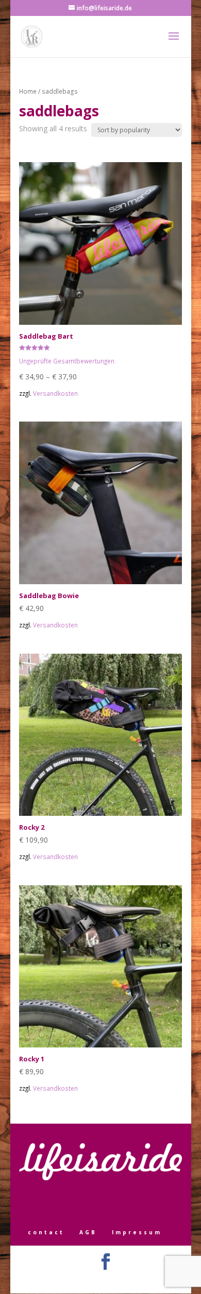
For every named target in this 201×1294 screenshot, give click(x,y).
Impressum (137, 1232)
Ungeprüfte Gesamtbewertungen (66, 361)
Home (28, 91)
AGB (88, 1232)
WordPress (151, 1280)
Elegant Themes (86, 1280)
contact (46, 1232)
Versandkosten (55, 393)
